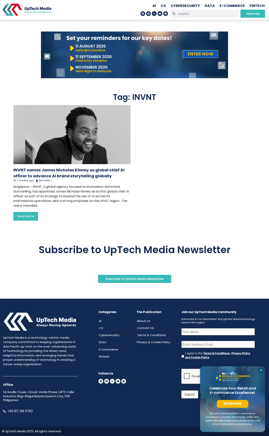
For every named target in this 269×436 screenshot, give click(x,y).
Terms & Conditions (151, 335)
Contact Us (145, 328)
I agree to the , (217, 355)
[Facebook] (148, 13)
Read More (25, 216)
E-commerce (232, 5)
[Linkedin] (142, 13)
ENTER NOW (233, 404)
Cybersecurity (185, 5)
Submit (190, 394)
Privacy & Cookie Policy (153, 342)
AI (154, 5)
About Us (143, 321)
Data (210, 5)
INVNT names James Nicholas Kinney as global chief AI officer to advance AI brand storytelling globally (68, 173)
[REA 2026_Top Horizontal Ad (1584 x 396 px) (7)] (134, 77)
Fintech (257, 5)
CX (163, 5)
